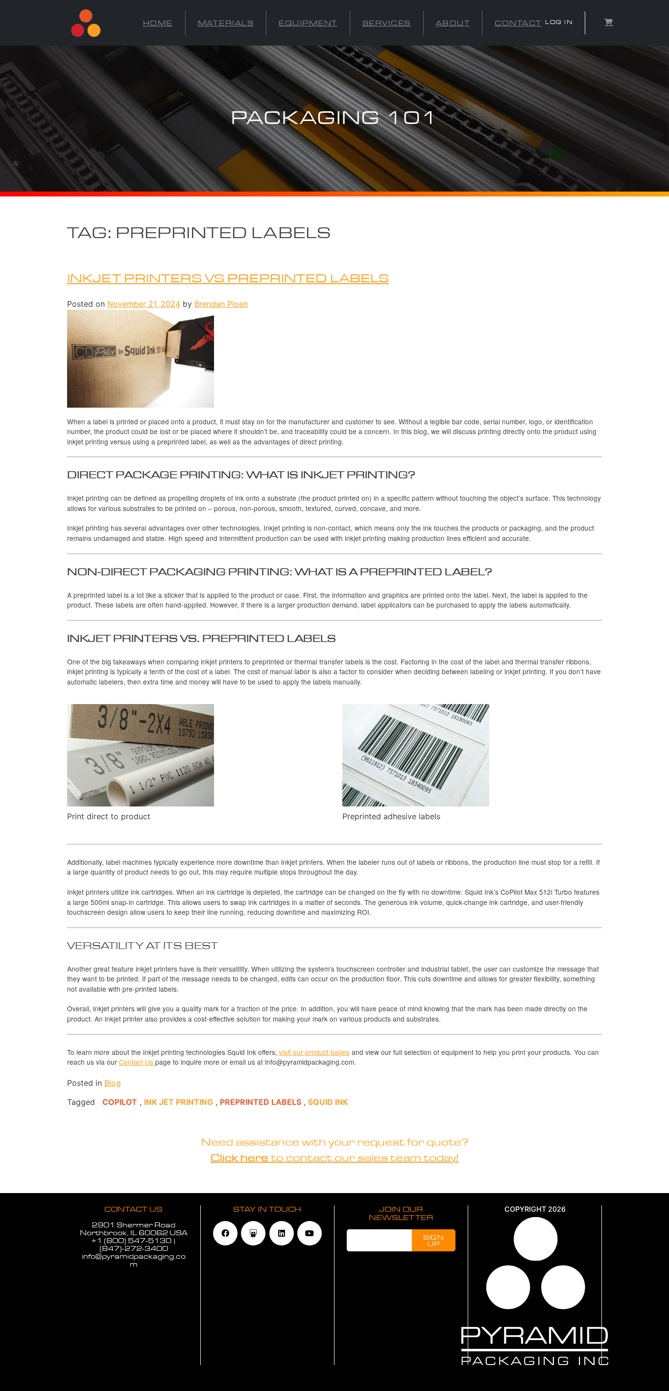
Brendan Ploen (221, 304)
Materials (226, 23)
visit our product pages (314, 1052)
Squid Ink (328, 1102)
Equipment (308, 23)
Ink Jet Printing (178, 1102)
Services (386, 23)
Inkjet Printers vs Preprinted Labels (228, 278)
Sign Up (433, 1240)
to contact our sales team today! (335, 1158)
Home (158, 23)
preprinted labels (260, 1102)
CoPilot (119, 1102)
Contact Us (137, 1062)
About (453, 23)
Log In (559, 22)
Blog (112, 1083)
